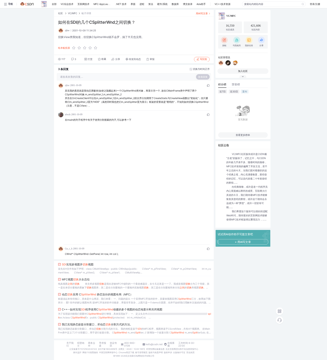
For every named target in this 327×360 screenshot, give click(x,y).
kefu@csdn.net (154, 344)
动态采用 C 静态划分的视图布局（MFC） (97, 294)
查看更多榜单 (243, 134)
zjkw (67, 85)
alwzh (68, 114)
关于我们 (70, 344)
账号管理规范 (141, 352)
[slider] (85, 48)
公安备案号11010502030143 (83, 349)
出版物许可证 (179, 352)
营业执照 (190, 352)
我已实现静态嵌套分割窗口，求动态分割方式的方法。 (97, 324)
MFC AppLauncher (104, 4)
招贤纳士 (80, 344)
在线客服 (171, 344)
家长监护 (77, 352)
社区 (61, 13)
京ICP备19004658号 (107, 349)
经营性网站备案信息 (155, 349)
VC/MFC (72, 13)
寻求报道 (102, 344)
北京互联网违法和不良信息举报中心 (182, 349)
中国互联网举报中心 (108, 352)
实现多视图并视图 (78, 264)
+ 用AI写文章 (243, 242)
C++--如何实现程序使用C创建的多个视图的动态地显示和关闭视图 (112, 309)
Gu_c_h (68, 248)
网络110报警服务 (90, 352)
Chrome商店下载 (126, 352)
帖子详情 (86, 13)
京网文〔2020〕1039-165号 (131, 349)
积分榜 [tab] (222, 84)
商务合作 (91, 344)
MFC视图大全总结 (76, 279)
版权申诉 (168, 352)
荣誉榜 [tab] (236, 84)
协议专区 (113, 344)
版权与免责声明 (156, 352)
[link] (61, 13)
